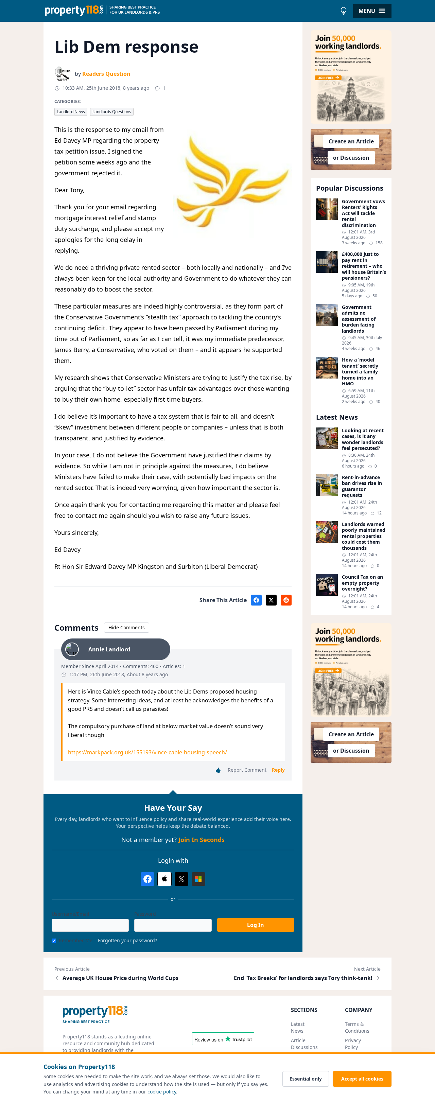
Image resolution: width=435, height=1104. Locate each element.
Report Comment (247, 770)
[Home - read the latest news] (190, 11)
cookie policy (161, 1091)
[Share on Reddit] (286, 600)
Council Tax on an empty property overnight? (362, 583)
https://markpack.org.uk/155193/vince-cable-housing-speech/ (147, 752)
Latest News (297, 1027)
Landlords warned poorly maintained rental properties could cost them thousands (363, 536)
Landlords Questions (111, 112)
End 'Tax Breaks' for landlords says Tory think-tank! (303, 978)
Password (145, 914)
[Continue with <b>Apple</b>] (164, 879)
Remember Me (75, 940)
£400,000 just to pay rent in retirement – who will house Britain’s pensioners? (364, 266)
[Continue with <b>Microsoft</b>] (198, 879)
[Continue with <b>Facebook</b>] (147, 879)
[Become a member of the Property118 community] (351, 77)
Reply (278, 770)
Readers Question (106, 73)
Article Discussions (304, 1043)
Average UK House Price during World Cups (120, 978)
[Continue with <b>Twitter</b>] (181, 879)
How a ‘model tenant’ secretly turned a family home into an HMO (360, 372)
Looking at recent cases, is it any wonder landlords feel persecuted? (363, 439)
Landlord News (71, 112)
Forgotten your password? (127, 940)
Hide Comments (126, 627)
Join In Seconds (201, 840)
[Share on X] (271, 600)
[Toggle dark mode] (343, 11)
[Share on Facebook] (256, 600)
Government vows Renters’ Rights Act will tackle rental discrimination (363, 213)
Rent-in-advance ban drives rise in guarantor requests (362, 486)
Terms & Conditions (357, 1027)
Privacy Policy (353, 1043)
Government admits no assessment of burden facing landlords (359, 319)
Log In (255, 925)
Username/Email (70, 914)
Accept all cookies (362, 1078)
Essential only (306, 1078)
